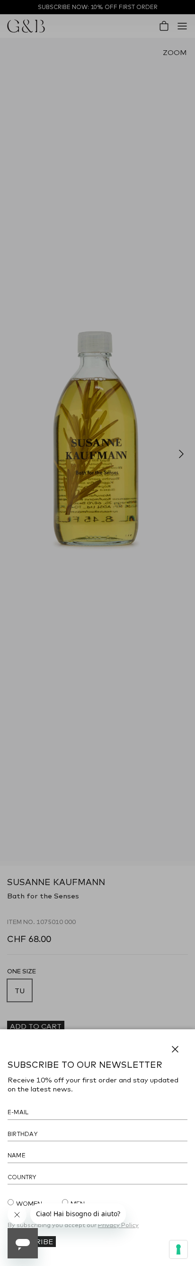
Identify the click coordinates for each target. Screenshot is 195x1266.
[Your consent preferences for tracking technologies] (178, 1249)
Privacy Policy (118, 1224)
